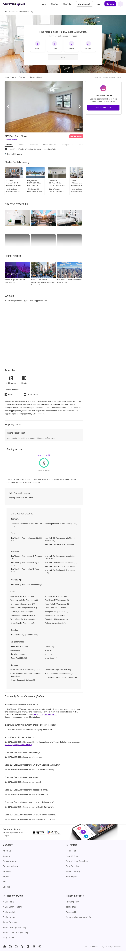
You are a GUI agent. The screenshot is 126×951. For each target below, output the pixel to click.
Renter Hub (71, 850)
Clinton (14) (49, 646)
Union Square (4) (51, 658)
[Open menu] (120, 4)
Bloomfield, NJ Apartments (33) (57, 615)
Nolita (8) (48, 650)
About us (7, 850)
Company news (10, 861)
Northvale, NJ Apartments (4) (56, 596)
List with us (83, 3)
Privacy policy (72, 901)
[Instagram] (33, 946)
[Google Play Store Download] (54, 832)
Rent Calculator (73, 866)
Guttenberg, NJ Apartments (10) (23, 596)
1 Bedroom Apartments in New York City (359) (26, 524)
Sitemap (6, 886)
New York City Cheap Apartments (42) (59, 544)
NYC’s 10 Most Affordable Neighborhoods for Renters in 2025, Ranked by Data (43, 282)
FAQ (5, 881)
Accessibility (71, 912)
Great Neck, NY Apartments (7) (57, 607)
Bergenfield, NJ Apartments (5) (22, 623)
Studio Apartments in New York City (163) (61, 523)
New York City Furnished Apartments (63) (61, 562)
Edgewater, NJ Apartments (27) (22, 604)
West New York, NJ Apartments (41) (24, 600)
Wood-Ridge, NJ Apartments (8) (22, 619)
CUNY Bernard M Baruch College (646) (25, 669)
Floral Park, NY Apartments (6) (57, 604)
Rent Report (71, 876)
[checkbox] (37, 45)
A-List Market (9, 912)
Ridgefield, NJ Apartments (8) (56, 619)
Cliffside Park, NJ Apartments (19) (23, 607)
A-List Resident (10, 922)
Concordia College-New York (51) (58, 669)
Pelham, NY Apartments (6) (55, 623)
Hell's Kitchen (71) (17, 654)
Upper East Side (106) (19, 646)
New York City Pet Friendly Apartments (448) (60, 571)
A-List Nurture (9, 917)
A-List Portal (8, 901)
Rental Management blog (14, 927)
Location (21, 144)
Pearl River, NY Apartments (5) (57, 600)
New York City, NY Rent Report (45, 714)
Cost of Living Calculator (77, 861)
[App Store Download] (38, 832)
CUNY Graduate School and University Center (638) (25, 674)
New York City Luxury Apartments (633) (60, 566)
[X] (22, 946)
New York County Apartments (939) (24, 634)
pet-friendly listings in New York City (18, 744)
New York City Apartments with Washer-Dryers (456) (60, 557)
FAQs (81, 144)
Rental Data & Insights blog (15, 932)
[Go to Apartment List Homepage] (14, 4)
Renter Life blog (73, 871)
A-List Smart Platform (12, 906)
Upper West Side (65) (18, 658)
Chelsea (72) (15, 650)
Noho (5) (48, 654)
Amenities (34, 144)
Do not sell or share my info (78, 917)
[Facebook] (16, 946)
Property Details (49, 144)
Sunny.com (8, 871)
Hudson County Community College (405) (61, 677)
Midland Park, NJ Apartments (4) (23, 615)
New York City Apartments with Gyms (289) (24, 563)
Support (6, 876)
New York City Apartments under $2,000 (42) (26, 539)
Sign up (110, 3)
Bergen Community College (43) (23, 680)
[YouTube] (28, 946)
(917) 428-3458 (11, 139)
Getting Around (67, 144)
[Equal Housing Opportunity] (4, 946)
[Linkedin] (10, 946)
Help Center (8, 937)
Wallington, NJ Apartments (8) (56, 611)
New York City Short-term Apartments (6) (26, 584)
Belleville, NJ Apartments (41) (21, 611)
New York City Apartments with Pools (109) (24, 570)
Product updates (10, 866)
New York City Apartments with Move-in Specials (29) (60, 539)
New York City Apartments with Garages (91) (26, 557)
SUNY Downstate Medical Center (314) (60, 673)
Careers (6, 855)
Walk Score (43, 455)
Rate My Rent (72, 855)
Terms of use (72, 906)
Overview (8, 144)
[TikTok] (39, 946)
